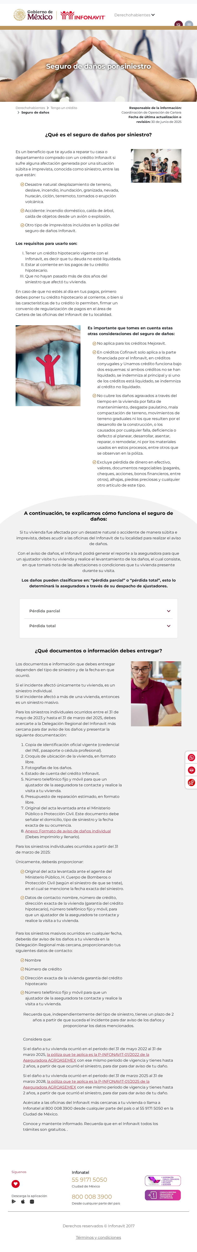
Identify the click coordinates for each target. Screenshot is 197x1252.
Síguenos (19, 1172)
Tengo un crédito (64, 108)
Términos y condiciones (98, 1237)
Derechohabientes (132, 15)
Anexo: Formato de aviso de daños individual (68, 831)
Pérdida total (42, 626)
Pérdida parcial (44, 611)
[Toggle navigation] (178, 25)
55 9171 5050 (89, 1179)
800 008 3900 (92, 1196)
